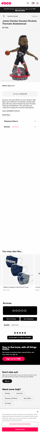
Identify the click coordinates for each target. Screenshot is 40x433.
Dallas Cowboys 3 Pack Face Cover (15, 287)
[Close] (38, 412)
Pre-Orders (8, 403)
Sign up (7, 381)
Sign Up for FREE (13, 359)
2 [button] (29, 80)
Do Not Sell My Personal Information (20, 424)
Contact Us (20, 393)
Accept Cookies (20, 429)
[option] (20, 10)
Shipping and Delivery (11, 398)
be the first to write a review (20, 337)
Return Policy (27, 398)
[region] (20, 421)
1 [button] (10, 80)
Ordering (7, 393)
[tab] (11, 319)
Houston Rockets (12, 16)
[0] (32, 3)
